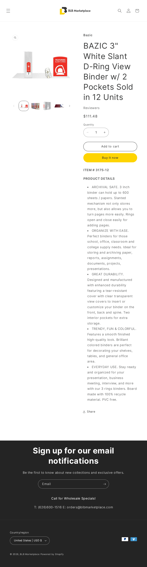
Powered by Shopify (52, 554)
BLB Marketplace (30, 554)
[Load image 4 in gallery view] (59, 106)
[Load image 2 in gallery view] (36, 106)
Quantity (88, 124)
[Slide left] (14, 106)
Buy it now (110, 157)
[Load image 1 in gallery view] (24, 106)
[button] (8, 10)
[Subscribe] (104, 484)
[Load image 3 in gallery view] (47, 106)
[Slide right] (70, 106)
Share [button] (91, 411)
